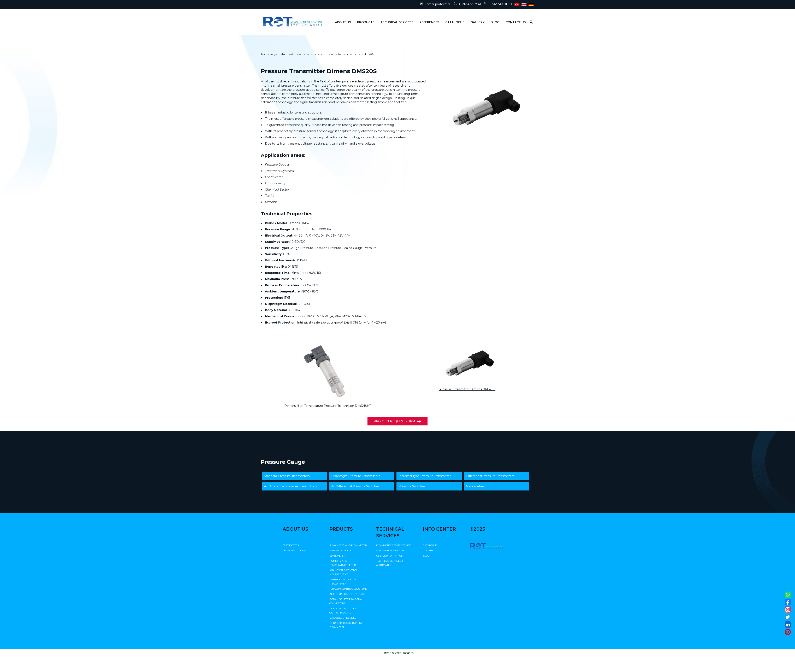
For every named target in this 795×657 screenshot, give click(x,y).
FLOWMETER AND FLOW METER (348, 545)
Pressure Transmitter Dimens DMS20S (467, 389)
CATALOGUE (430, 545)
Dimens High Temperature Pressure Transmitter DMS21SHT (327, 406)
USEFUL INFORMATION (389, 555)
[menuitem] (340, 22)
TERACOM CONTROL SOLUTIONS (348, 588)
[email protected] (438, 4)
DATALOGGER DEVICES (342, 617)
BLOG (426, 555)
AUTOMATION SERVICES (390, 550)
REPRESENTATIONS (294, 550)
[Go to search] (530, 21)
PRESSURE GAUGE (340, 550)
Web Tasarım (404, 653)
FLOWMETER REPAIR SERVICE (393, 545)
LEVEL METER (337, 555)
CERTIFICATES (291, 545)
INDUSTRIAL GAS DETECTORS (346, 594)
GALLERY (428, 550)
